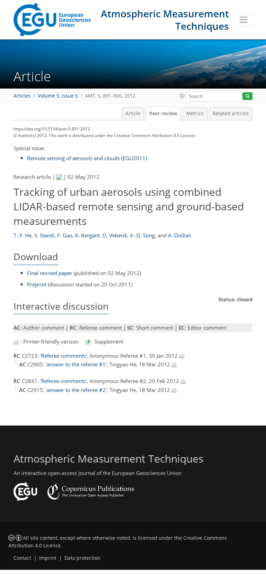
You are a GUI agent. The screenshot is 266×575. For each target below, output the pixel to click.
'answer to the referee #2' (76, 389)
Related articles (231, 113)
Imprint (47, 558)
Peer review (163, 113)
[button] (182, 96)
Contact (22, 558)
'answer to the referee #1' (76, 364)
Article (132, 113)
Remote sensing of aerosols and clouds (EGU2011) (87, 158)
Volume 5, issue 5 (58, 96)
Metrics (195, 113)
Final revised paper (49, 273)
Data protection (82, 558)
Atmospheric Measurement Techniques (165, 20)
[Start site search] (247, 96)
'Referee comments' (63, 355)
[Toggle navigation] (243, 19)
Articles (22, 96)
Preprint (36, 284)
